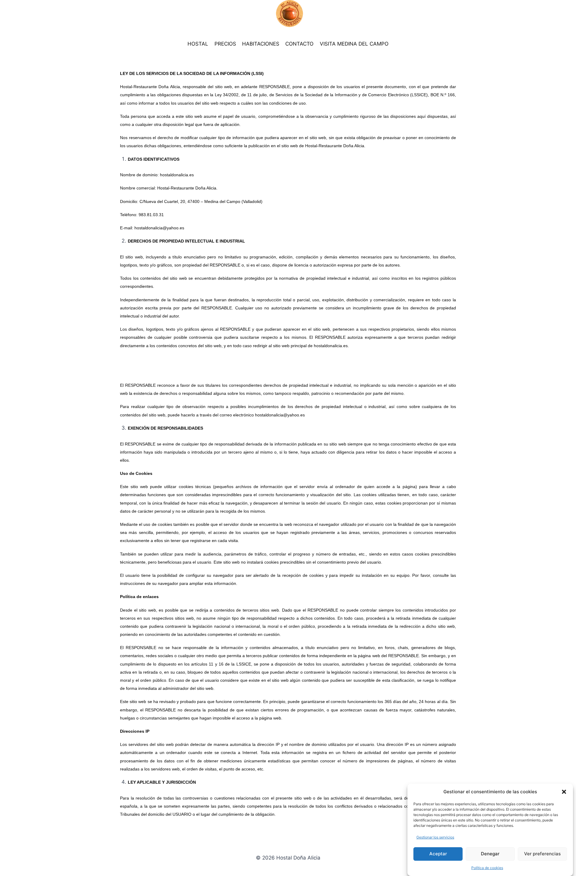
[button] (564, 792)
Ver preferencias (542, 853)
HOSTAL (198, 44)
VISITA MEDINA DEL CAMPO (354, 44)
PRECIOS (225, 44)
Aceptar (438, 853)
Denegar (490, 853)
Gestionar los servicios (435, 837)
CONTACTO (299, 44)
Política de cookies (487, 868)
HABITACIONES (260, 44)
